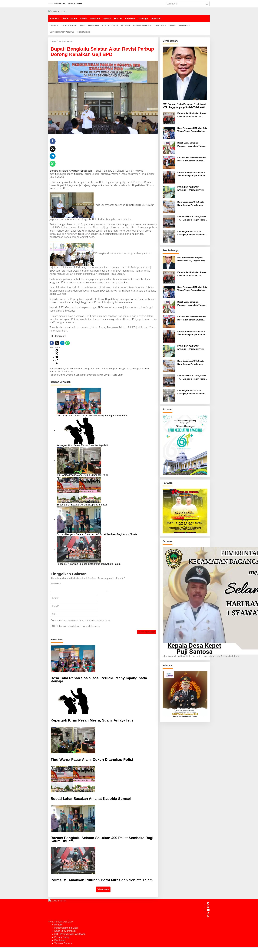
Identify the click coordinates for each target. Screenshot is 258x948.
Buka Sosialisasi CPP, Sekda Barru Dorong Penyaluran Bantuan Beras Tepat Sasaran (190, 204)
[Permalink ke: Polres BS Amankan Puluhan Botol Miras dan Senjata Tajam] (79, 549)
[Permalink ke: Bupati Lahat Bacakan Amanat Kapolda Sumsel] (79, 490)
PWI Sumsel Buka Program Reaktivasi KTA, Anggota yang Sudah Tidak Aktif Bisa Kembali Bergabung (184, 106)
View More (103, 889)
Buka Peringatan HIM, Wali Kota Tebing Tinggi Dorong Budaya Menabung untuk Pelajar (192, 130)
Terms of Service (63, 943)
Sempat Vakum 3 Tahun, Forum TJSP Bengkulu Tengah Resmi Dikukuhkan (191, 219)
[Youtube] (57, 357)
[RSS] (57, 364)
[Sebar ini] (53, 141)
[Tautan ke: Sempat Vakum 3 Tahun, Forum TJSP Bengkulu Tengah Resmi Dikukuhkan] (169, 221)
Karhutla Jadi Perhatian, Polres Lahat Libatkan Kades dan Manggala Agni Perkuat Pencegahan (191, 115)
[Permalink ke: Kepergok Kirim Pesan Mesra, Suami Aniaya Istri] (79, 430)
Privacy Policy (61, 937)
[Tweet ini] (53, 149)
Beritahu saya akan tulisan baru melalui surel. (76, 626)
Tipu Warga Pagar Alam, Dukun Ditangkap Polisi (82, 475)
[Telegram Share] (53, 156)
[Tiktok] (57, 360)
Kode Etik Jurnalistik (65, 931)
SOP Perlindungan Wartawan (70, 934)
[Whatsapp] (53, 164)
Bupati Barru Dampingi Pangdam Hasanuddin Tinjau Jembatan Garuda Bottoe (190, 145)
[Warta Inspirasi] (57, 11)
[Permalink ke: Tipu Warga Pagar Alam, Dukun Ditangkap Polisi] (79, 460)
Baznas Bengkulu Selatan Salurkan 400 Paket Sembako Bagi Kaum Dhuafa (97, 534)
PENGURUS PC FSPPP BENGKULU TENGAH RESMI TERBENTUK (190, 189)
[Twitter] (57, 354)
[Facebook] (57, 351)
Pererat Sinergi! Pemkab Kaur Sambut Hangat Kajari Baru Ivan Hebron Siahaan (192, 174)
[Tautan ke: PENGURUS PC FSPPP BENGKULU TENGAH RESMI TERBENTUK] (169, 192)
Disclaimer (60, 940)
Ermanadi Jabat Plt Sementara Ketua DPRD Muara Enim (86, 375)
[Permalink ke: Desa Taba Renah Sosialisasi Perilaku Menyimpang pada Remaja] (79, 401)
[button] (207, 3)
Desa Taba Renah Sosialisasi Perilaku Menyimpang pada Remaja (92, 415)
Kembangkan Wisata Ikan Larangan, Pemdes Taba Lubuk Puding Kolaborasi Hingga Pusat (191, 233)
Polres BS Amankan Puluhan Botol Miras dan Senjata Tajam (88, 564)
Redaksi (58, 924)
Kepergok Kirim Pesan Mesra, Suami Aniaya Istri (82, 445)
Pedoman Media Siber (66, 928)
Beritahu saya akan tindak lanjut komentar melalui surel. (82, 620)
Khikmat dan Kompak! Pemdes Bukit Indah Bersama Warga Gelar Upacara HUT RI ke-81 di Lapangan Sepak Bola (191, 159)
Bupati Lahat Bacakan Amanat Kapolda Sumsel (82, 504)
